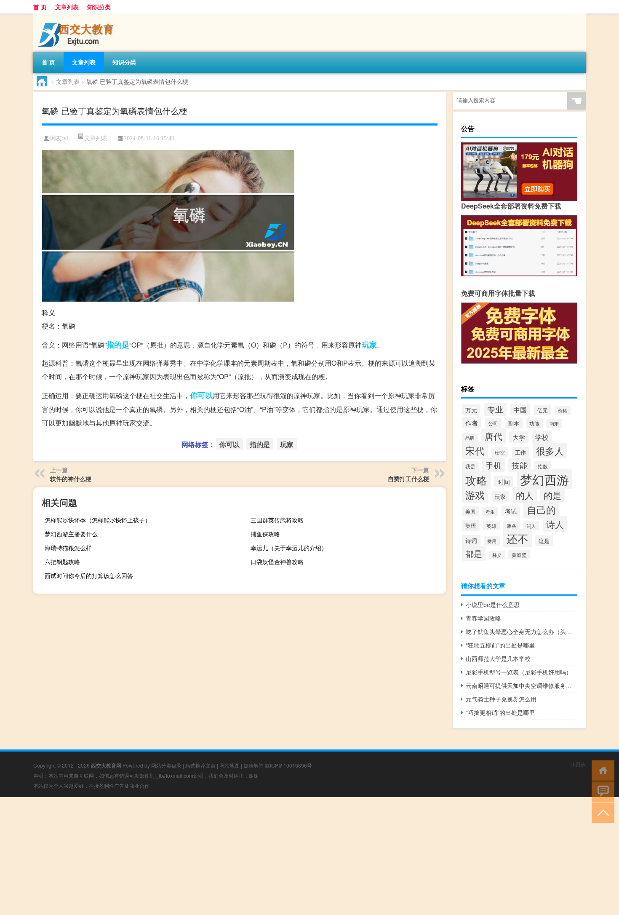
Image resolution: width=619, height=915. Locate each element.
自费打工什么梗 (408, 478)
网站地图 (229, 765)
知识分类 (99, 7)
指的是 (118, 344)
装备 (512, 525)
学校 (542, 437)
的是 (552, 495)
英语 (470, 526)
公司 (493, 423)
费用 (491, 541)
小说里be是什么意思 (493, 604)
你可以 (201, 395)
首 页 (40, 7)
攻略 (476, 479)
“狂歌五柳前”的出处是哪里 (500, 645)
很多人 (550, 450)
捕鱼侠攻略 (265, 534)
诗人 (555, 523)
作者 (471, 422)
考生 (490, 511)
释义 (497, 555)
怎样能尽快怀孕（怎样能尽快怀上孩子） (98, 520)
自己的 (541, 509)
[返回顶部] (601, 812)
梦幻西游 (544, 479)
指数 (543, 466)
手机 (494, 465)
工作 (520, 452)
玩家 (369, 344)
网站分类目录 (166, 765)
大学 (518, 437)
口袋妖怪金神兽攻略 (277, 561)
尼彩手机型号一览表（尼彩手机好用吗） (519, 672)
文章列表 (67, 7)
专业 (495, 409)
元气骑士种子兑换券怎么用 (501, 699)
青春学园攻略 (483, 618)
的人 (525, 494)
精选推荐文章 (200, 765)
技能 (520, 465)
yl (66, 138)
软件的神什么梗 (70, 478)
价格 (562, 410)
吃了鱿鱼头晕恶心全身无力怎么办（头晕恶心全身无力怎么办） (521, 631)
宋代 (475, 450)
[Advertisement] (252, 856)
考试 (511, 511)
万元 (471, 410)
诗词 (471, 540)
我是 (470, 466)
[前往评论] (601, 790)
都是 (473, 553)
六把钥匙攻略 (62, 561)
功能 (534, 423)
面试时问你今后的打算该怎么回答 (89, 575)
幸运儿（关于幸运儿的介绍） (289, 547)
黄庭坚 (519, 554)
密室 (500, 452)
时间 (503, 481)
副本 (513, 423)
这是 (544, 541)
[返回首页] (601, 769)
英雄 (491, 525)
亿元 (542, 410)
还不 (517, 538)
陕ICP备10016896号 (288, 765)
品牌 (470, 437)
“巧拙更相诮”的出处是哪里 (500, 712)
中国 (520, 409)
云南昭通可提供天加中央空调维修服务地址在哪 (521, 685)
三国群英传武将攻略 (277, 520)
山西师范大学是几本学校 (498, 658)
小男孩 (578, 764)
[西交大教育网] (77, 16)
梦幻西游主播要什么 (71, 534)
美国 (470, 511)
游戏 (475, 494)
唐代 (493, 436)
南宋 (554, 423)
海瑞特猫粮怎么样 (68, 547)
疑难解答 (253, 765)
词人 (531, 525)
